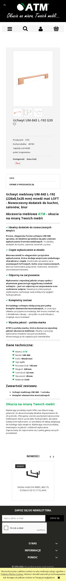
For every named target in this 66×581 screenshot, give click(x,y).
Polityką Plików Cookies (12, 574)
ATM (27, 139)
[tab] (33, 179)
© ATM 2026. (18, 566)
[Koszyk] (56, 28)
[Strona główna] (33, 7)
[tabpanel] (33, 313)
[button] (10, 29)
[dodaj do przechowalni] (14, 124)
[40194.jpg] (17, 112)
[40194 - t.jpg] (38, 112)
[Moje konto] (41, 29)
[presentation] (50, 457)
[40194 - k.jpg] (28, 112)
